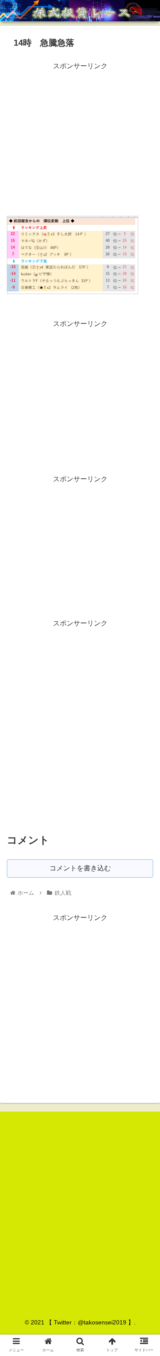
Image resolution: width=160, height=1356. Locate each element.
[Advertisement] (80, 132)
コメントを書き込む (80, 868)
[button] (143, 939)
